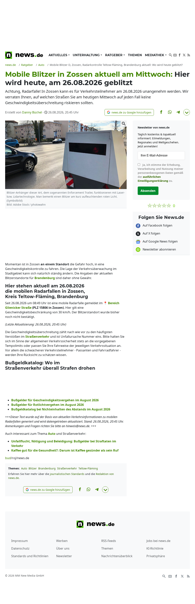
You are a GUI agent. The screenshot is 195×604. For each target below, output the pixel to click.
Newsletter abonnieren (159, 249)
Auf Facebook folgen (157, 225)
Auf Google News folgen (160, 241)
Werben (62, 541)
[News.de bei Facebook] (179, 54)
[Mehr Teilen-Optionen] (186, 112)
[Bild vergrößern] (124, 123)
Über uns (63, 548)
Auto (24, 468)
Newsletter (64, 556)
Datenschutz (20, 548)
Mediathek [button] (155, 55)
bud (8, 458)
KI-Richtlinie (154, 548)
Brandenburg (47, 468)
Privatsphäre (155, 556)
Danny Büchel (32, 112)
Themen (135, 55)
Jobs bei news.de (158, 541)
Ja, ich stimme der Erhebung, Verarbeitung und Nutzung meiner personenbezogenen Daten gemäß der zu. (160, 173)
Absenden (148, 191)
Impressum (19, 541)
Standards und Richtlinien (29, 556)
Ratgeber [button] (114, 55)
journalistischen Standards (67, 474)
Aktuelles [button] (58, 55)
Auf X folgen (151, 233)
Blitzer (33, 468)
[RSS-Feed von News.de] (188, 54)
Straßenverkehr (67, 468)
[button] (129, 112)
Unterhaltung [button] (87, 55)
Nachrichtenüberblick (117, 556)
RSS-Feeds (108, 541)
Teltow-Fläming (88, 468)
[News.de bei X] (184, 54)
